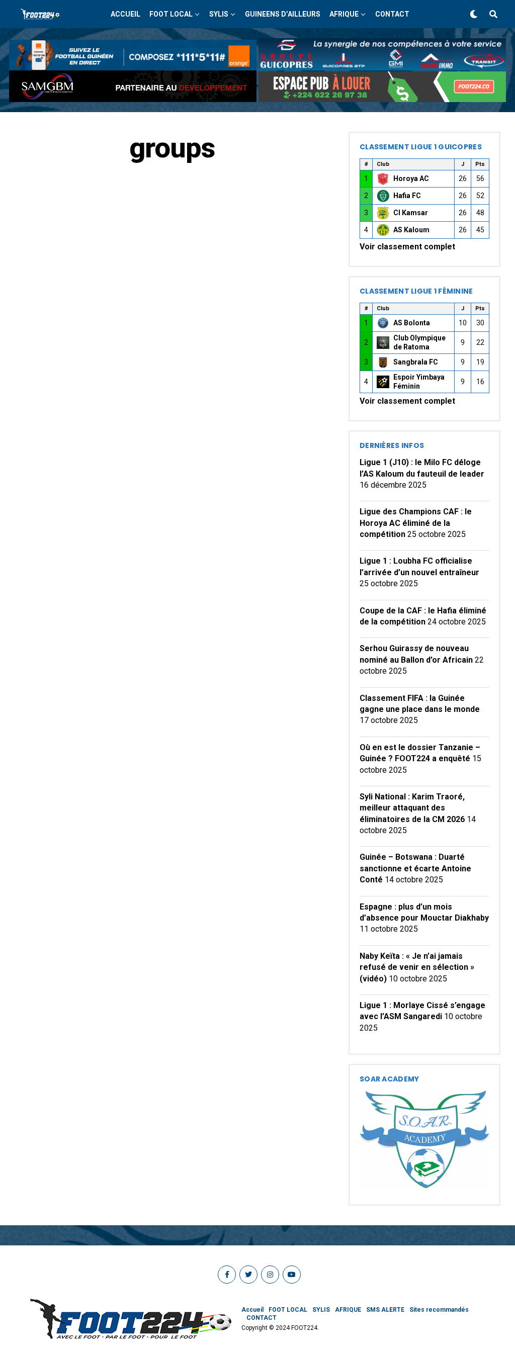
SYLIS (218, 14)
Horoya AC (411, 178)
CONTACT (392, 14)
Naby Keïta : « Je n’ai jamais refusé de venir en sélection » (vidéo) (417, 967)
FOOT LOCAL (171, 14)
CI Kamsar (410, 213)
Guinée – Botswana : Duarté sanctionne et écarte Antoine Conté (415, 868)
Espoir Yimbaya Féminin (419, 381)
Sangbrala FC (415, 362)
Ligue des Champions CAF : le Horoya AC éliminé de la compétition (416, 523)
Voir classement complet (407, 246)
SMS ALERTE (385, 1309)
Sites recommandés (439, 1309)
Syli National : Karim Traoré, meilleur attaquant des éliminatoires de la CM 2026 (412, 808)
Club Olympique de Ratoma (419, 342)
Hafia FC (407, 196)
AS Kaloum (411, 230)
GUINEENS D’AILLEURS (282, 14)
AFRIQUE (344, 14)
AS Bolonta (411, 323)
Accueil (125, 14)
